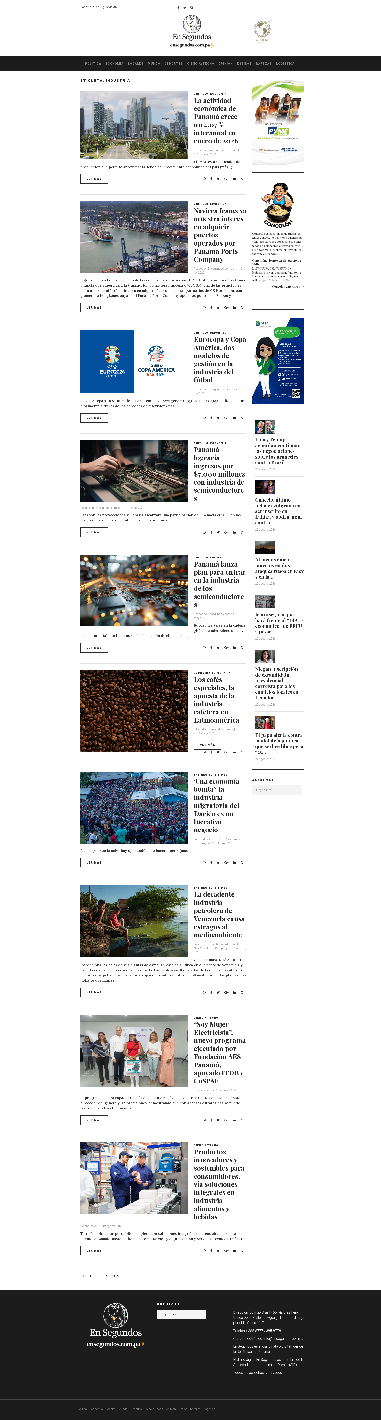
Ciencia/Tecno (200, 63)
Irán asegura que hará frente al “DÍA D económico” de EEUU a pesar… (279, 623)
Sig (116, 1276)
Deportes (174, 63)
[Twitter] (185, 7)
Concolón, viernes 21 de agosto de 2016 (276, 262)
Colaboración (202, 1090)
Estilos (244, 63)
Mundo (154, 63)
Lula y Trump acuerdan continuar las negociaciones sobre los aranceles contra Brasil (277, 450)
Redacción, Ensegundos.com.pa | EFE (217, 150)
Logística (285, 63)
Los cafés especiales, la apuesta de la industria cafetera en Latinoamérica (216, 699)
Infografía (221, 673)
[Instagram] (191, 7)
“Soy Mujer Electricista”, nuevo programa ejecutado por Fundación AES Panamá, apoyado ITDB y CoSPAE (220, 1052)
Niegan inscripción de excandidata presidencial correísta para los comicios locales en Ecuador (276, 683)
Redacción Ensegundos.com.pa (214, 268)
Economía (115, 63)
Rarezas (264, 63)
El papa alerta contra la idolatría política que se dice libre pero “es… (279, 743)
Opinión (225, 63)
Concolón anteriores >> (288, 286)
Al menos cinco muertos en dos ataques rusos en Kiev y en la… (279, 568)
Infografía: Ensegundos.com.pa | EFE (217, 729)
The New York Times (211, 774)
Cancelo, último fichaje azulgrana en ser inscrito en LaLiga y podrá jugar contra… (278, 511)
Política (93, 63)
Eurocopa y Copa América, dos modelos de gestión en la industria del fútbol (220, 359)
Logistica (218, 204)
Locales (136, 63)
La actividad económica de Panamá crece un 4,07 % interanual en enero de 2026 (216, 120)
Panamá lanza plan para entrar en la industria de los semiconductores (219, 584)
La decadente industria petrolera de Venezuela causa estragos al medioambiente (219, 914)
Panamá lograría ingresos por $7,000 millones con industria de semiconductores (219, 474)
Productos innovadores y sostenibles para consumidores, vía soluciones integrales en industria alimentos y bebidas (219, 1184)
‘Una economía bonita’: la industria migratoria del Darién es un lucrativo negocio (216, 805)
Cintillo (201, 93)
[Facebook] (178, 7)
